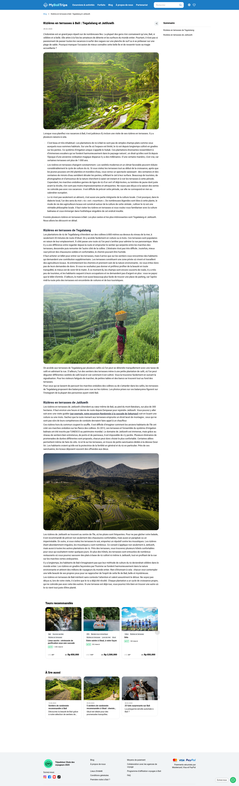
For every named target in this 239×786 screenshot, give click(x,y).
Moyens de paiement (136, 760)
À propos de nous (124, 5)
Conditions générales (99, 775)
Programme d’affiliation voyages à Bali (144, 771)
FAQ (129, 775)
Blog (110, 5)
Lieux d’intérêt (96, 771)
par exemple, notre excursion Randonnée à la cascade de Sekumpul (104, 413)
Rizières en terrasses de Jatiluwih (177, 35)
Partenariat (142, 5)
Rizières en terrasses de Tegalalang (178, 30)
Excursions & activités (83, 5)
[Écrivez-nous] (233, 780)
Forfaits (101, 5)
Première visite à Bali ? (100, 779)
